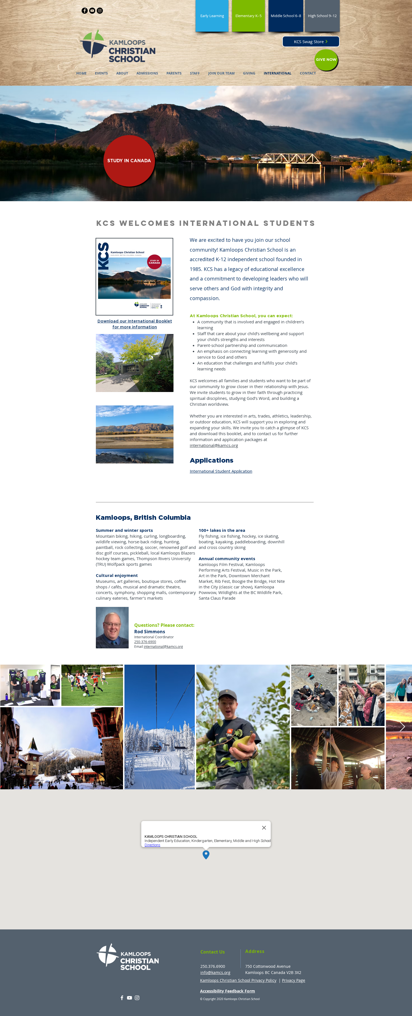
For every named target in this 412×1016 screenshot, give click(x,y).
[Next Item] (402, 727)
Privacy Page (293, 980)
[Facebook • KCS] (122, 998)
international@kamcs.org (214, 445)
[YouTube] (92, 11)
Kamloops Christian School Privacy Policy (238, 980)
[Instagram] (100, 11)
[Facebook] (85, 11)
